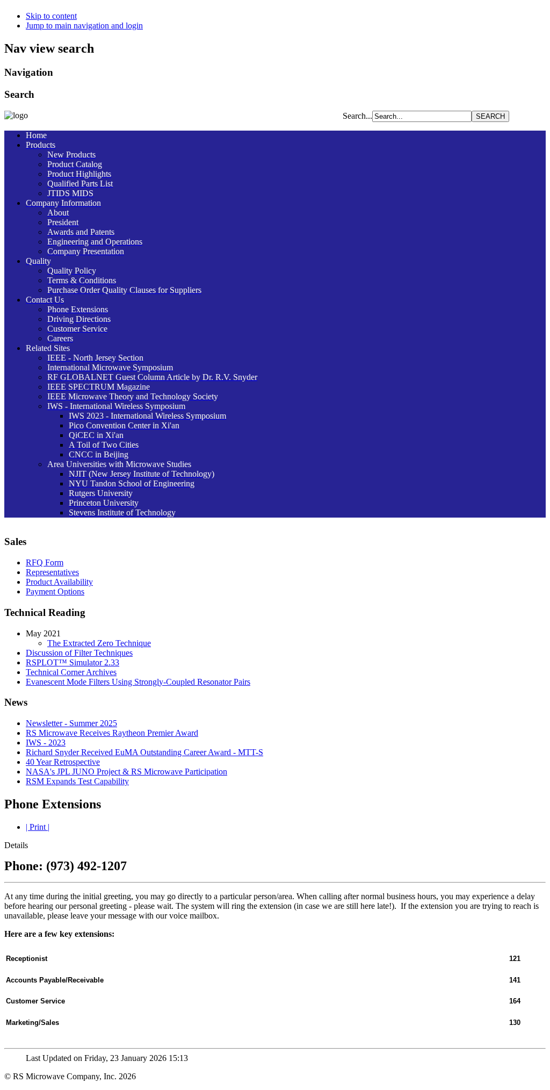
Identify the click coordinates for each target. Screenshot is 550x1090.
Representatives (52, 572)
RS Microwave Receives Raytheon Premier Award (112, 732)
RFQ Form (44, 562)
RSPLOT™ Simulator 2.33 (72, 662)
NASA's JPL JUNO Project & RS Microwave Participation (126, 771)
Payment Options (55, 591)
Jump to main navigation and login (84, 25)
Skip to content (51, 15)
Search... (357, 115)
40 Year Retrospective (63, 761)
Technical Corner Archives (71, 672)
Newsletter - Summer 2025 (71, 723)
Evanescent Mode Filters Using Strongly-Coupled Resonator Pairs (138, 681)
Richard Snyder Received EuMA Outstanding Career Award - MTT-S (144, 752)
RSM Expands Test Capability (77, 781)
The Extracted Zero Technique (99, 643)
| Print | (37, 826)
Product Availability (59, 581)
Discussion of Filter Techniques (79, 652)
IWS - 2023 (46, 742)
